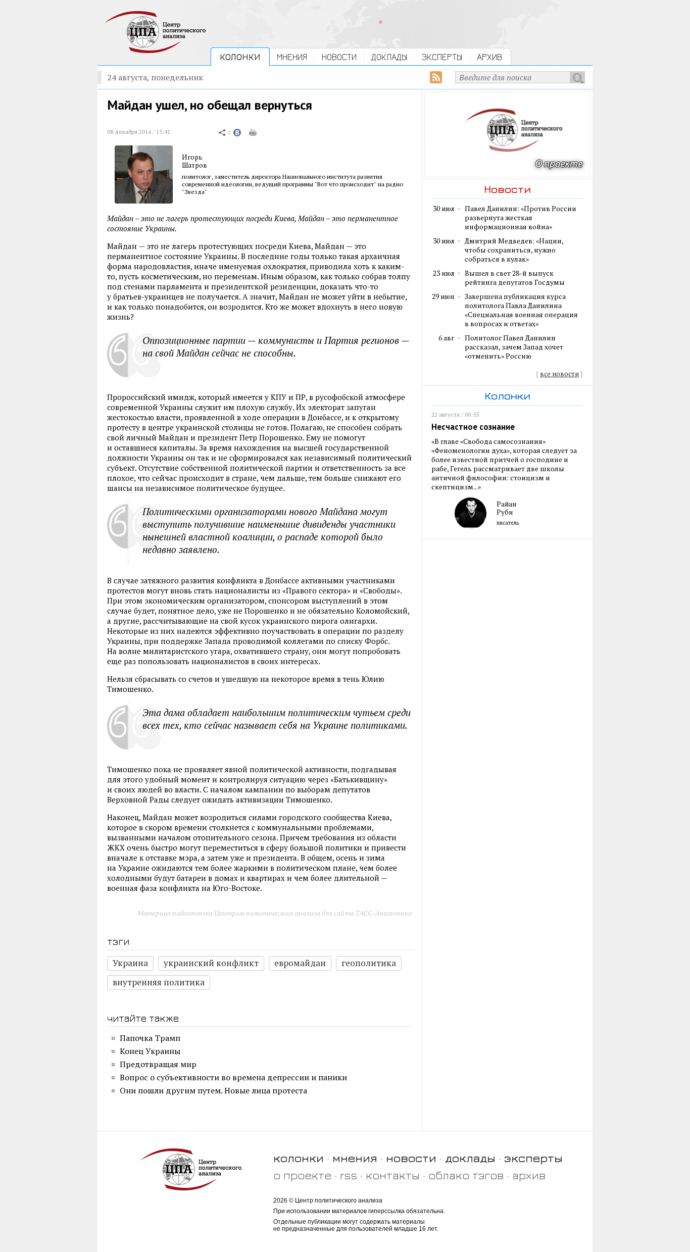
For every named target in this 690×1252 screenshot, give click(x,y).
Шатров (194, 165)
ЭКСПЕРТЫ (442, 57)
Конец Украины (150, 1051)
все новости (559, 373)
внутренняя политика (159, 982)
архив (529, 1175)
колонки (298, 1158)
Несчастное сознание (473, 427)
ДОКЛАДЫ (389, 57)
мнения (354, 1158)
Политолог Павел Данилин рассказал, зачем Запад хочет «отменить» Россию (514, 347)
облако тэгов (466, 1175)
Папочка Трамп (150, 1037)
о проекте (302, 1175)
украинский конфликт (211, 963)
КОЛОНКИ (240, 57)
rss (348, 1175)
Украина (130, 963)
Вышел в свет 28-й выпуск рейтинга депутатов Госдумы (515, 278)
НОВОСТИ (339, 57)
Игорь (192, 157)
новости (411, 1158)
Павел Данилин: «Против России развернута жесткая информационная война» (520, 217)
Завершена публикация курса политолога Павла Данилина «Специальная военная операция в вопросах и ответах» (521, 310)
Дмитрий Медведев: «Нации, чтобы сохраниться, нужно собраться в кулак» (514, 250)
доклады (470, 1158)
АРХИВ (489, 57)
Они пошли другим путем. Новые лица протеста (213, 1090)
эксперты (533, 1158)
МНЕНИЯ (292, 57)
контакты (393, 1175)
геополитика (368, 963)
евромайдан (300, 963)
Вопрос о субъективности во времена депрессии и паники (233, 1077)
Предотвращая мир (158, 1064)
